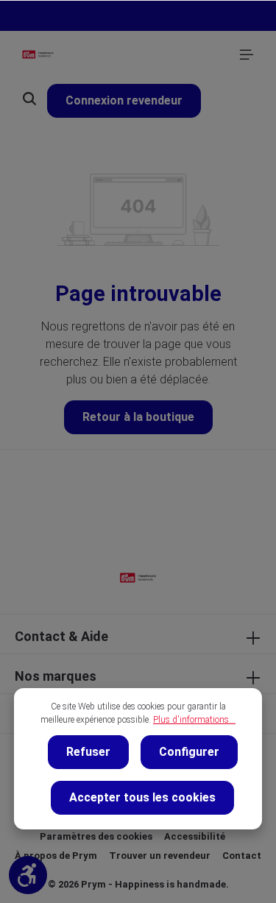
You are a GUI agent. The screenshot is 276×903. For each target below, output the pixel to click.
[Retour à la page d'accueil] (38, 54)
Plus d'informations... (194, 720)
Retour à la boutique (138, 417)
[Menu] (246, 54)
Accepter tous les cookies (142, 797)
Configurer (189, 752)
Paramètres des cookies (96, 836)
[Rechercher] (29, 98)
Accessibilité (194, 836)
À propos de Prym (56, 855)
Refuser (88, 752)
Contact (241, 855)
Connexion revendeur (124, 100)
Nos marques (55, 676)
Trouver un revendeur (159, 855)
